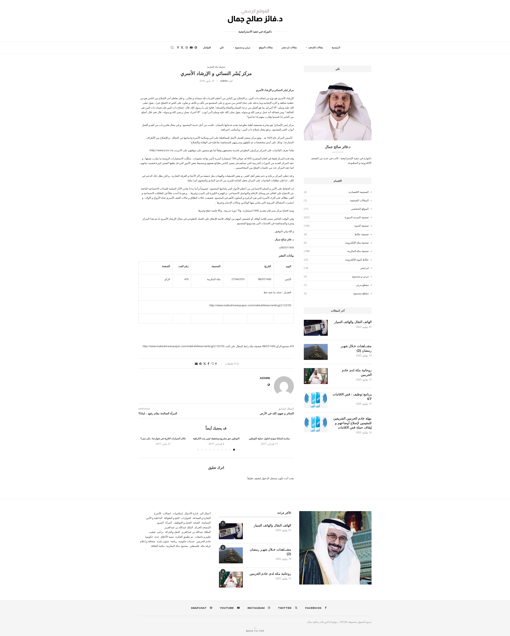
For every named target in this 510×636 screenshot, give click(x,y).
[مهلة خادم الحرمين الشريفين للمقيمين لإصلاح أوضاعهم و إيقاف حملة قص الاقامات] (316, 424)
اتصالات (167, 513)
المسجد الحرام (203, 527)
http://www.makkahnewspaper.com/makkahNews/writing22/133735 (250, 305)
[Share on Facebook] (208, 363)
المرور (160, 522)
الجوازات (186, 518)
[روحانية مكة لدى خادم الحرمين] (316, 376)
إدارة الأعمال (191, 513)
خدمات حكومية (186, 541)
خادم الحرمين (203, 541)
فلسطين (194, 546)
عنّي (222, 47)
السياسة (206, 522)
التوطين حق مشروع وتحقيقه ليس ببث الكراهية (216, 438)
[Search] (172, 47)
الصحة (196, 522)
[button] (143, 443)
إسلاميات (178, 513)
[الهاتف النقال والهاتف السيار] (316, 328)
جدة (157, 536)
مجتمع (184, 546)
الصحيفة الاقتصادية (336, 192)
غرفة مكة (206, 546)
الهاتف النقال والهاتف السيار (353, 322)
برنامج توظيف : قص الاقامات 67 (352, 396)
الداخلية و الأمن (154, 518)
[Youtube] (191, 47)
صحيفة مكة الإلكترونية (336, 242)
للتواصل (207, 47)
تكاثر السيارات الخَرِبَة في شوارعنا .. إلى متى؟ (163, 438)
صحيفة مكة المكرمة (336, 251)
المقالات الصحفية (336, 200)
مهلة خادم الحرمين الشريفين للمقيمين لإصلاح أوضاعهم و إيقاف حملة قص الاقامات (352, 423)
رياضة (174, 541)
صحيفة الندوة (336, 225)
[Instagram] (186, 47)
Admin (224, 81)
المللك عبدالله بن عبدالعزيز (196, 532)
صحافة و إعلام (147, 541)
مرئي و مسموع (242, 47)
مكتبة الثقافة (158, 546)
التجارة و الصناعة (202, 518)
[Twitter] (182, 47)
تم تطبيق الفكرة (184, 536)
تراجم (160, 532)
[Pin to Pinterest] (200, 363)
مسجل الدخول (269, 478)
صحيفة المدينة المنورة (336, 217)
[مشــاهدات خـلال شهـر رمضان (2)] (316, 352)
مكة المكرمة (173, 546)
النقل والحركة (172, 532)
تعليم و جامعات (203, 536)
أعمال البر (205, 513)
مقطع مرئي (336, 285)
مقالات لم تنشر (289, 47)
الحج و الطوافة (172, 518)
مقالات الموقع (266, 47)
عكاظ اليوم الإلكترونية (336, 259)
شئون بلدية (163, 541)
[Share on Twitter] (204, 363)
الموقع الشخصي (336, 208)
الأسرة (157, 513)
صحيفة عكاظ (336, 234)
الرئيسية (336, 47)
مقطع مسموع (336, 293)
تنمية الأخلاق (167, 536)
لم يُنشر (336, 268)
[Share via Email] (196, 363)
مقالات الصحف (315, 47)
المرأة (168, 522)
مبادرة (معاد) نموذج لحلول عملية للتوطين (269, 438)
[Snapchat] (196, 47)
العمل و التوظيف (183, 522)
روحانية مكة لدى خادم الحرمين (357, 372)
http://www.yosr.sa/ (161, 150)
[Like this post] (212, 363)
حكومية (149, 536)
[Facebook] (178, 47)
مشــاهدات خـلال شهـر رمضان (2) (356, 348)
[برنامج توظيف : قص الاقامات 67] (316, 400)
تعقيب (152, 532)
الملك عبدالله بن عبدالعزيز (179, 527)
